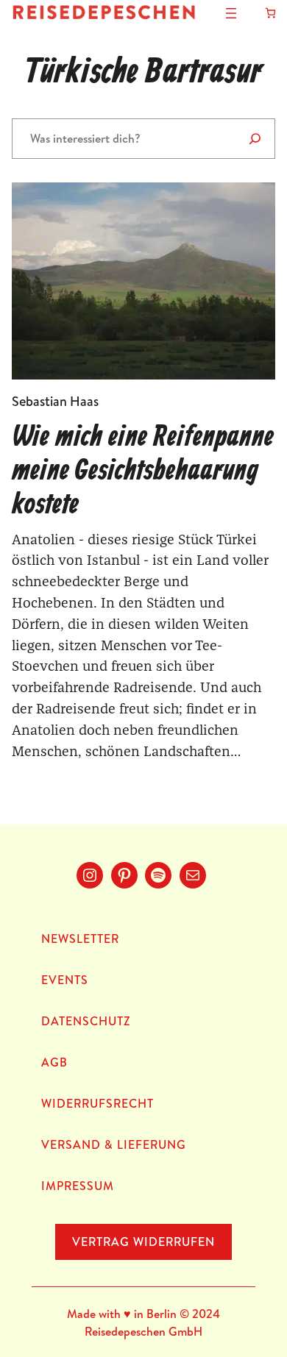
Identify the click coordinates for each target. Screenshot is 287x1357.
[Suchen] (255, 138)
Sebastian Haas (55, 401)
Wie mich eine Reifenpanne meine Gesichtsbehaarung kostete (143, 471)
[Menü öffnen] (231, 13)
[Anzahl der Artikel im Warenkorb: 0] (270, 13)
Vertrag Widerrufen (143, 1241)
